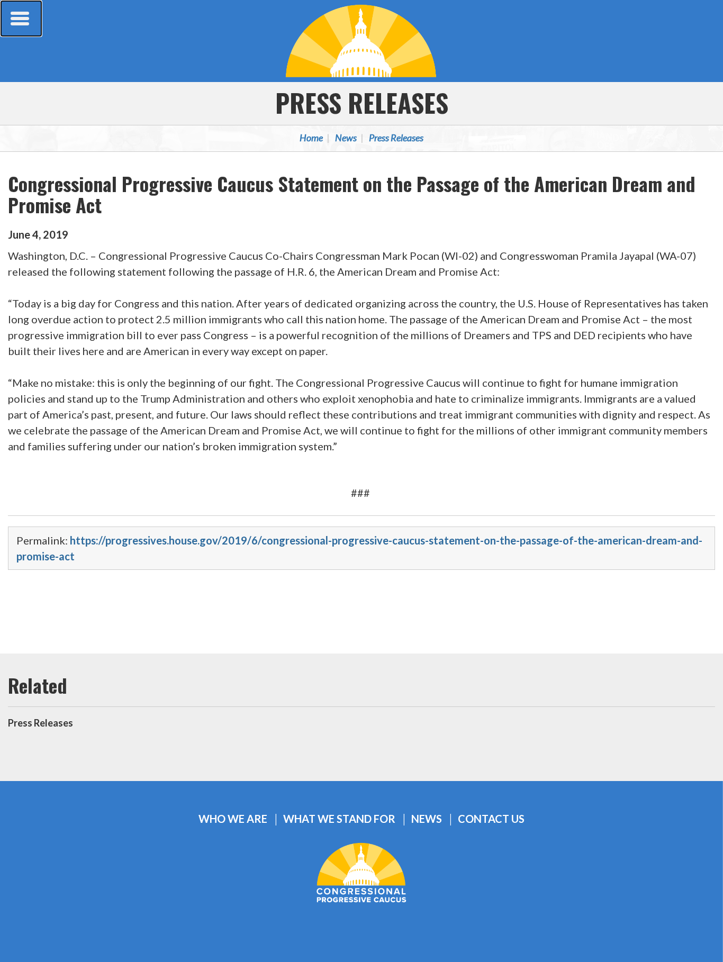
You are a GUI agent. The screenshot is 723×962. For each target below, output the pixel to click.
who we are (232, 819)
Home (311, 137)
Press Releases (361, 102)
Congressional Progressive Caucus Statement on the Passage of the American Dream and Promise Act (351, 194)
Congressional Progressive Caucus (361, 40)
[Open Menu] (21, 18)
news (426, 819)
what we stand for (339, 819)
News (346, 137)
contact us (491, 819)
